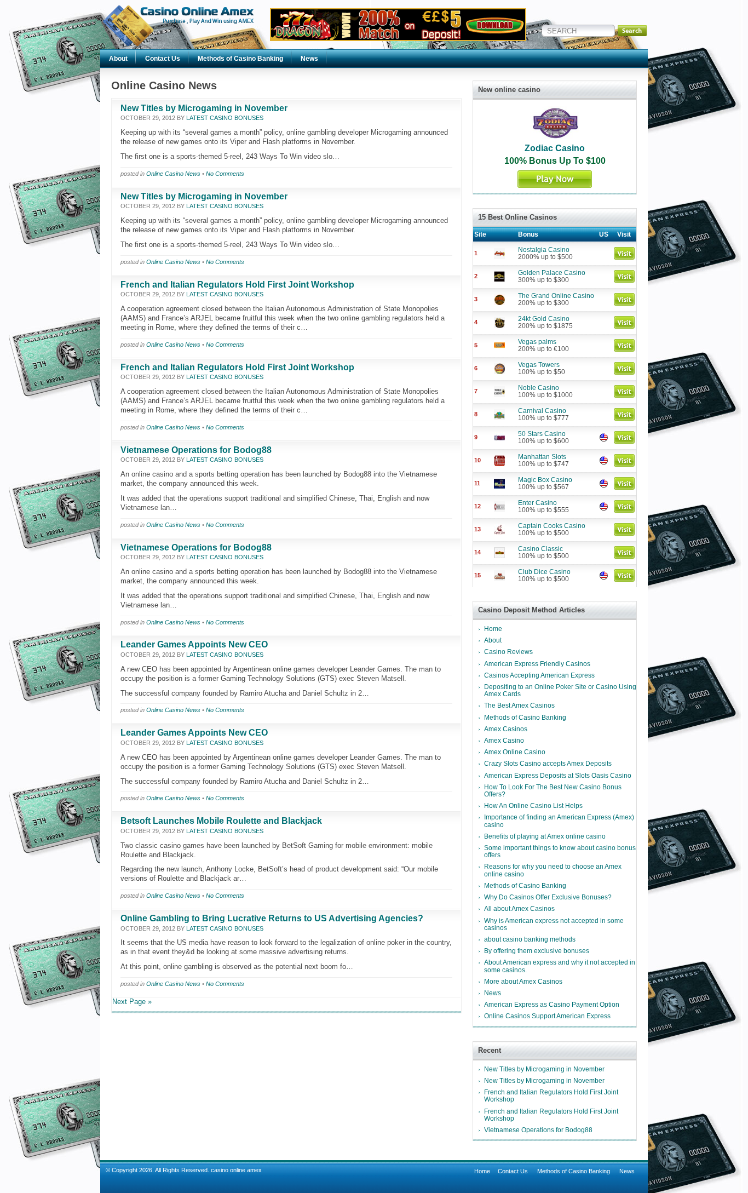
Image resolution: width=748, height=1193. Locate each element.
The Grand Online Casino (556, 296)
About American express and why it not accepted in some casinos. (559, 966)
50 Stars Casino (542, 434)
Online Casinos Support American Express (547, 1016)
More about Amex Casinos (523, 981)
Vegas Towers (539, 365)
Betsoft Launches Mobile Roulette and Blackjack (221, 820)
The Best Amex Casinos (519, 705)
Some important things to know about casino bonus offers (560, 851)
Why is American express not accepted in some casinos (554, 924)
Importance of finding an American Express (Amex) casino (559, 820)
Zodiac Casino (555, 148)
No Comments (225, 173)
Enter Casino (537, 503)
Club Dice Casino (544, 572)
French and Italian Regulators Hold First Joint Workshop (237, 284)
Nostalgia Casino (543, 250)
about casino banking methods (530, 939)
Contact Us (162, 58)
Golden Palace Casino (551, 273)
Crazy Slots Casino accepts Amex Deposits (548, 763)
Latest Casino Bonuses (224, 117)
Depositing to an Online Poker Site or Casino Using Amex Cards (560, 690)
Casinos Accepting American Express (539, 675)
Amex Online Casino (514, 752)
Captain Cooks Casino (551, 526)
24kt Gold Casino (543, 319)
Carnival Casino (542, 411)
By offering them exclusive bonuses (536, 951)
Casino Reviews (508, 652)
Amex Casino (504, 740)
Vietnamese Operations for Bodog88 (196, 450)
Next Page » (132, 1001)
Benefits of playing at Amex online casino (545, 836)
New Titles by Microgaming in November (203, 108)
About (118, 58)
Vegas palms (537, 342)
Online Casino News (173, 173)
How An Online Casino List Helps (533, 806)
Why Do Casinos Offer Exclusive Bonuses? (548, 897)
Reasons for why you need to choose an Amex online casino (553, 870)
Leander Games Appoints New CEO (194, 644)
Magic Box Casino (545, 480)
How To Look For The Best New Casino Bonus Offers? (553, 790)
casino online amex (236, 1170)
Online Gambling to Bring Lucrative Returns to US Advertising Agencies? (271, 918)
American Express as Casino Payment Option (551, 1004)
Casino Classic (540, 549)
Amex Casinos (505, 729)
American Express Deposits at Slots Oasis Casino (557, 775)
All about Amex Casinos (519, 909)
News (309, 58)
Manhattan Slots (542, 457)
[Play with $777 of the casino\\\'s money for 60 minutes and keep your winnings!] (398, 39)
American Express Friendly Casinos (537, 664)
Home (493, 629)
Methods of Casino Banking (240, 58)
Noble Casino (538, 388)
